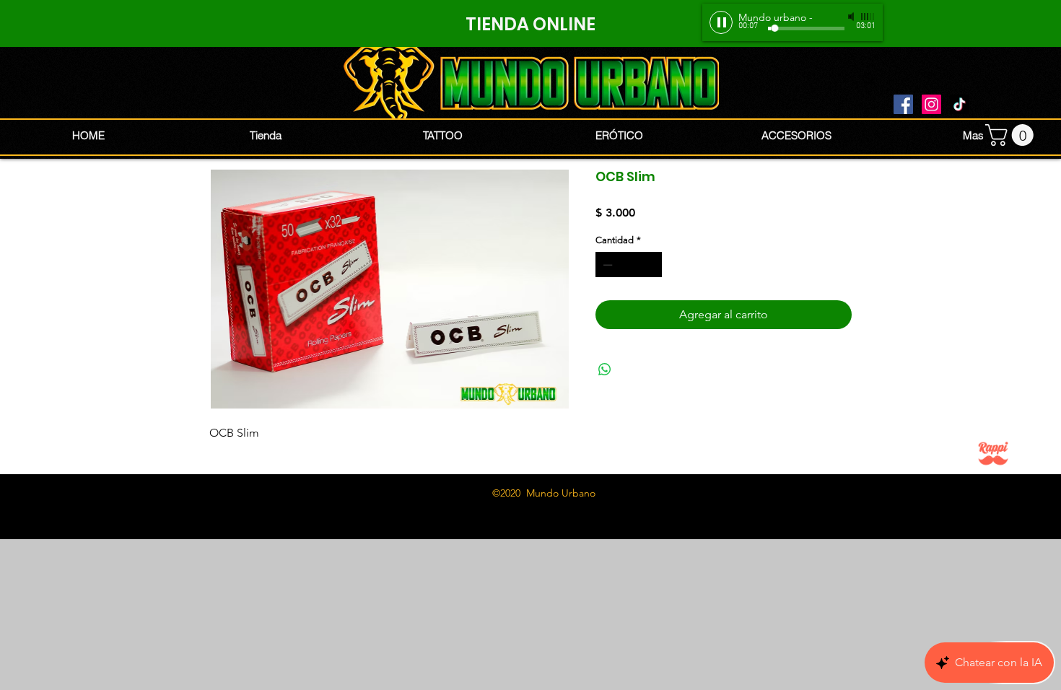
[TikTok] (959, 104)
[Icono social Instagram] (931, 104)
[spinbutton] (629, 265)
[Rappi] (993, 453)
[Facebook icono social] (903, 104)
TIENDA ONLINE (530, 24)
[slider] (868, 16)
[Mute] (852, 16)
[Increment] (651, 265)
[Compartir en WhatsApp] (605, 369)
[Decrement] (606, 265)
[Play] (721, 22)
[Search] (869, 79)
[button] (1012, 135)
